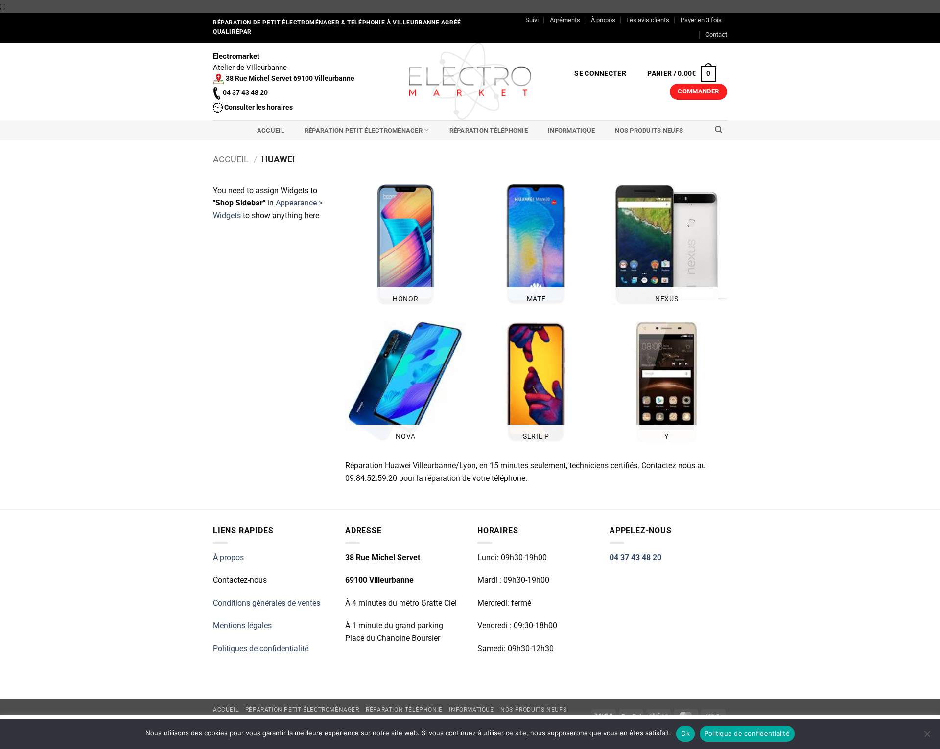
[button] (600, 74)
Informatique (571, 130)
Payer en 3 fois (701, 19)
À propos (603, 19)
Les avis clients (647, 19)
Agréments (565, 19)
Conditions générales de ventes (266, 603)
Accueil (270, 130)
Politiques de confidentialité (260, 648)
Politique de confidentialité (747, 733)
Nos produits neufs (649, 130)
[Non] (927, 737)
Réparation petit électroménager (364, 130)
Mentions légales (242, 625)
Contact (716, 34)
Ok (685, 733)
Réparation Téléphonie (488, 130)
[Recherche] (718, 129)
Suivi (532, 19)
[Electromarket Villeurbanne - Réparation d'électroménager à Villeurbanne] (470, 81)
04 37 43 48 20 (635, 557)
